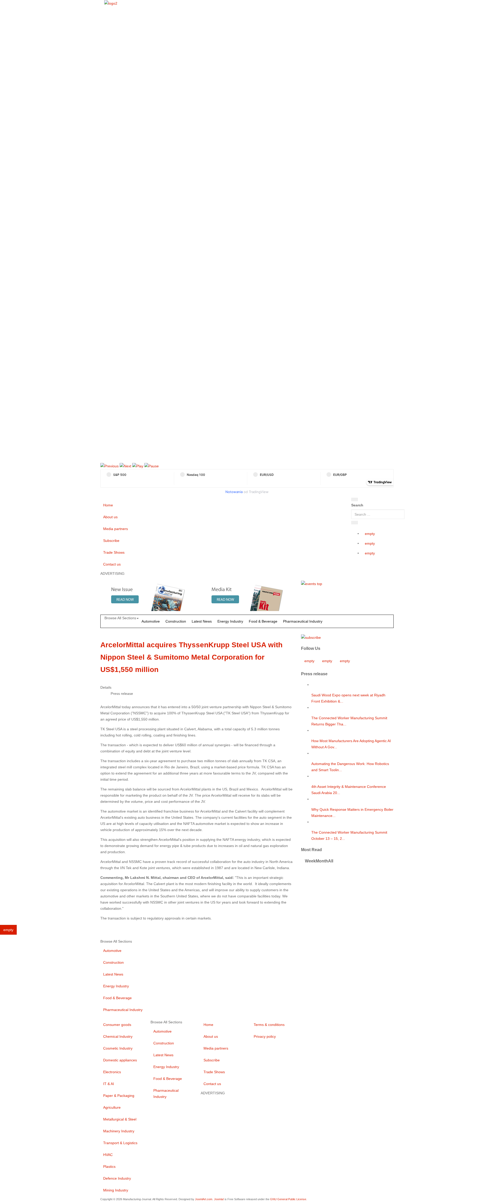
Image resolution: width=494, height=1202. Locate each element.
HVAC (108, 1155)
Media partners (115, 529)
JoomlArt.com (203, 1199)
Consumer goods (117, 1025)
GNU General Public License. (288, 1199)
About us (110, 517)
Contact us (112, 564)
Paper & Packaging (118, 1096)
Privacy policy (265, 1036)
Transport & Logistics (120, 1143)
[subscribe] (311, 637)
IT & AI (108, 1084)
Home (108, 505)
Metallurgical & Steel (119, 1119)
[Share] (354, 522)
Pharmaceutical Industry (302, 621)
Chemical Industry (118, 1036)
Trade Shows (114, 552)
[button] (109, 466)
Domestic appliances (120, 1060)
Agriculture (112, 1107)
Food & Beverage (263, 621)
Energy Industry (230, 621)
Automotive (151, 621)
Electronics (112, 1072)
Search (357, 505)
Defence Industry (117, 1178)
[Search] (354, 499)
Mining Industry (115, 1190)
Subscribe (111, 541)
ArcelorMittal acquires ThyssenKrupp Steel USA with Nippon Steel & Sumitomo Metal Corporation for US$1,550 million (191, 657)
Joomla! (219, 1199)
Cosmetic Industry (118, 1048)
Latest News (202, 621)
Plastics (109, 1166)
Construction (175, 621)
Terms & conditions (269, 1025)
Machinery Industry (118, 1131)
